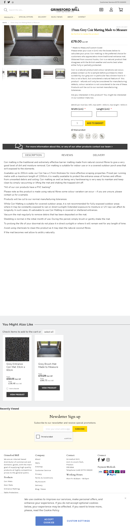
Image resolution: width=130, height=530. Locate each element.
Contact (82, 17)
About (70, 17)
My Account (40, 481)
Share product (79, 130)
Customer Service (43, 470)
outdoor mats (83, 98)
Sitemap (39, 467)
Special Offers (26, 17)
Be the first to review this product (85, 34)
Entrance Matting (12, 489)
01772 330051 (113, 2)
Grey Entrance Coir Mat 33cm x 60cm (15, 367)
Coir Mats (8, 481)
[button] (4, 73)
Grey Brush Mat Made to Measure (48, 365)
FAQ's (37, 463)
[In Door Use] (95, 138)
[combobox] (23, 9)
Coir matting (96, 53)
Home (5, 22)
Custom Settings (78, 520)
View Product (17, 394)
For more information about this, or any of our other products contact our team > (69, 146)
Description (33, 155)
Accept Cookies (49, 521)
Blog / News (56, 17)
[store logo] (65, 9)
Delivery (42, 17)
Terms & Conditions (44, 478)
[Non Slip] (102, 138)
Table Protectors (11, 492)
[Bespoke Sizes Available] (81, 138)
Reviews (67, 155)
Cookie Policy (51, 510)
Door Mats (8, 485)
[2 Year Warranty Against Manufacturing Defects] (74, 138)
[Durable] (88, 138)
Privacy (38, 474)
